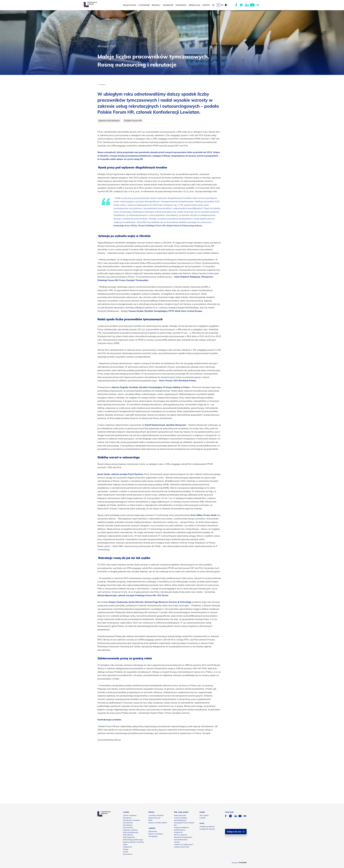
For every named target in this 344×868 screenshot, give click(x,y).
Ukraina (177, 842)
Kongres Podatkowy (181, 827)
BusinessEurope (154, 818)
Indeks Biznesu (179, 830)
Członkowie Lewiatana (131, 820)
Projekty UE (178, 832)
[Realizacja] (243, 863)
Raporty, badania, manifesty (133, 842)
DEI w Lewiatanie (180, 835)
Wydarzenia (127, 847)
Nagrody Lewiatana (130, 830)
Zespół (125, 852)
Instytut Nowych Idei (181, 847)
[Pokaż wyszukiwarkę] (213, 5)
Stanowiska (181, 5)
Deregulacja (194, 5)
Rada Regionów (129, 837)
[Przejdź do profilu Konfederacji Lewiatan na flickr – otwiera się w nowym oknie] (257, 5)
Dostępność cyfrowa (207, 829)
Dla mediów (204, 815)
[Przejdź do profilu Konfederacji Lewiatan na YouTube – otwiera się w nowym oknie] (252, 5)
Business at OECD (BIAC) (157, 823)
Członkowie (168, 5)
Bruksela (156, 5)
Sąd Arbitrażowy (180, 820)
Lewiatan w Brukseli (156, 815)
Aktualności (127, 818)
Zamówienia (127, 854)
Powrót (102, 84)
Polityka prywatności (207, 827)
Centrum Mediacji (180, 818)
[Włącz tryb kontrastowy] (226, 5)
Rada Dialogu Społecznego (133, 840)
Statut (125, 844)
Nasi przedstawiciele (130, 832)
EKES (150, 820)
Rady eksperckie (180, 815)
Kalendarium (127, 825)
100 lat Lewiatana (129, 815)
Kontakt (206, 5)
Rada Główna (128, 835)
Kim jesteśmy (128, 827)
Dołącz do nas (129, 5)
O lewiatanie (144, 5)
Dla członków (128, 823)
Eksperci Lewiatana (155, 834)
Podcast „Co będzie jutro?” (184, 844)
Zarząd (125, 849)
